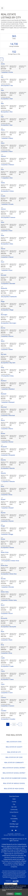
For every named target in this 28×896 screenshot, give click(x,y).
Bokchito (3, 460)
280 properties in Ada (7, 85)
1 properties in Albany (7, 138)
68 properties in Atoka (7, 244)
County (14, 801)
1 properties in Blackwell (7, 402)
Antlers (3, 183)
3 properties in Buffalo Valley (9, 600)
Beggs (3, 301)
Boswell (3, 499)
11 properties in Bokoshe (8, 481)
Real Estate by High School (14, 788)
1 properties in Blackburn (8, 389)
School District (14, 812)
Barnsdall (3, 275)
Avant (2, 262)
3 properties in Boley (6, 494)
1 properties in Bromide (7, 587)
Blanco (3, 420)
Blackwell (3, 394)
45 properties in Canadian (8, 719)
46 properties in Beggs (7, 310)
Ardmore (3, 209)
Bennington (4, 315)
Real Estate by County (14, 747)
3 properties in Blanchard (8, 415)
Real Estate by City (14, 752)
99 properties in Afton (7, 112)
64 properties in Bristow (7, 547)
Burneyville (4, 618)
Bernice (3, 328)
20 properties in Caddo (7, 666)
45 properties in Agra (6, 125)
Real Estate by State (14, 742)
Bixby (2, 367)
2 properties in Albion (7, 151)
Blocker (3, 433)
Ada (2, 77)
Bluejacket (4, 447)
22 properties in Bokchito (8, 468)
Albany (3, 130)
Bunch (3, 605)
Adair (2, 90)
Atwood (3, 249)
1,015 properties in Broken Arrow (10, 561)
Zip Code (14, 807)
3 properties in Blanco (7, 429)
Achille (3, 64)
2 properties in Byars (6, 640)
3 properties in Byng (6, 653)
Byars (2, 631)
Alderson (3, 156)
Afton (2, 103)
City (14, 804)
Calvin (3, 684)
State (14, 799)
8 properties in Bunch (7, 613)
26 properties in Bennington (8, 323)
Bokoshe (3, 473)
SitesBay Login (14, 826)
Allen (2, 169)
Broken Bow (4, 565)
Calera (3, 671)
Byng (2, 645)
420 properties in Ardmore (8, 217)
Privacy (14, 816)
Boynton (3, 513)
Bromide (3, 579)
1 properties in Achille (7, 72)
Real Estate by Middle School (14, 783)
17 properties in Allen (7, 178)
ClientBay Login (14, 824)
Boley (2, 486)
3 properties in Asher (6, 230)
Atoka (2, 235)
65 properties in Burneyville (8, 627)
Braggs (3, 526)
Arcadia (3, 196)
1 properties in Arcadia (7, 204)
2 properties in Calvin (7, 692)
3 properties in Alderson (7, 165)
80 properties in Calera (7, 679)
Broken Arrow (4, 552)
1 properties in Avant (6, 270)
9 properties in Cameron (7, 706)
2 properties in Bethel (7, 349)
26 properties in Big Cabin (8, 363)
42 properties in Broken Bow (9, 574)
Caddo (3, 658)
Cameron (3, 697)
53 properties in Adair (7, 99)
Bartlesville (4, 288)
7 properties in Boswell (7, 508)
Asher (2, 222)
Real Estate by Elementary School (14, 778)
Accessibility (14, 818)
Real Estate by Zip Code (14, 757)
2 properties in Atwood (7, 257)
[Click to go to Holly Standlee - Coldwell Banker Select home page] (12, 3)
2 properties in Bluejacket (8, 455)
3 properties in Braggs (7, 534)
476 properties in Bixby (7, 376)
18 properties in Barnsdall (8, 283)
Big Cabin (3, 354)
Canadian (3, 711)
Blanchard (4, 407)
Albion (3, 143)
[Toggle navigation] (2, 8)
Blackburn (4, 381)
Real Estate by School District (14, 768)
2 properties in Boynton (7, 521)
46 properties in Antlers (7, 191)
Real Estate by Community (14, 762)
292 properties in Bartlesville (9, 296)
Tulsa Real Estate (14, 796)
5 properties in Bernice (7, 336)
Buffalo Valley (5, 592)
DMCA (14, 821)
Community (14, 809)
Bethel (3, 341)
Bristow (3, 539)
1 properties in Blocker (7, 442)
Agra (2, 116)
